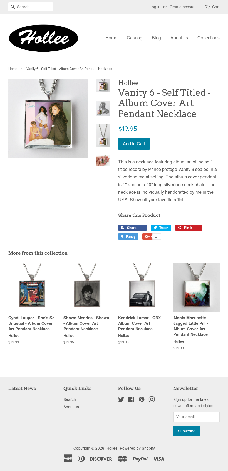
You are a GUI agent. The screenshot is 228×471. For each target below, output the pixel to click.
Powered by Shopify (137, 448)
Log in (155, 6)
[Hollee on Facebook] (131, 400)
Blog (156, 37)
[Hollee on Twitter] (121, 400)
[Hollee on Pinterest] (141, 400)
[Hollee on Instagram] (151, 400)
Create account (183, 6)
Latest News (22, 388)
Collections (208, 37)
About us (179, 37)
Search (69, 399)
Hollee (112, 448)
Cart (216, 6)
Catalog (134, 37)
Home (111, 37)
